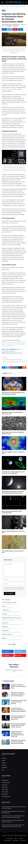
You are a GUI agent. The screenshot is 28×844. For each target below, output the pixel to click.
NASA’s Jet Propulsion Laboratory (10, 89)
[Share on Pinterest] (15, 29)
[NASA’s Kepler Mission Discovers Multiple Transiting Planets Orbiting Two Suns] (14, 483)
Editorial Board (7, 840)
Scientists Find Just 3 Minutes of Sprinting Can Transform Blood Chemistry (18, 709)
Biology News (5, 780)
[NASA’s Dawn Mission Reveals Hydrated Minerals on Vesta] (14, 403)
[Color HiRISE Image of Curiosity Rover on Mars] (14, 542)
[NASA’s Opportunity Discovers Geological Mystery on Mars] (14, 423)
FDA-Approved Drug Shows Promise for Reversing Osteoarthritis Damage (18, 742)
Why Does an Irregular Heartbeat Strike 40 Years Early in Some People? (18, 694)
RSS (3, 770)
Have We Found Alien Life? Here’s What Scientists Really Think (18, 717)
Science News (5, 791)
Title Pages (4, 613)
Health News (5, 787)
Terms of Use (23, 840)
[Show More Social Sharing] (24, 29)
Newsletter (4, 767)
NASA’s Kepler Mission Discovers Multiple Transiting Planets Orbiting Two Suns (13, 492)
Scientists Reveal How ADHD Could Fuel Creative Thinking (18, 702)
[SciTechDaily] (13, 2)
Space (3, 10)
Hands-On (4, 638)
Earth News (4, 785)
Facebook (4, 758)
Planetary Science (11, 361)
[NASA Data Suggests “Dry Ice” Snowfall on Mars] (14, 443)
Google (11, 353)
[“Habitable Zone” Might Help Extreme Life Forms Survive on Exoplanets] (14, 463)
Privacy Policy (15, 840)
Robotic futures (5, 630)
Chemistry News (6, 782)
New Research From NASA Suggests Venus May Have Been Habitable (13, 393)
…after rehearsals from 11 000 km (9, 602)
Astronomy (5, 357)
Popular (18, 361)
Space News (5, 794)
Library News (4, 626)
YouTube (4, 763)
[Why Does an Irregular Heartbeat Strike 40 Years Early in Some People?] (6, 694)
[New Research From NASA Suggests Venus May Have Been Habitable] (14, 384)
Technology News (6, 796)
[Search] (26, 2)
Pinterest (4, 765)
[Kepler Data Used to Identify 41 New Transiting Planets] (14, 502)
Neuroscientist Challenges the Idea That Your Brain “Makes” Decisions (18, 725)
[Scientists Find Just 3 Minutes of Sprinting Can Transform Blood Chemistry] (6, 710)
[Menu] (2, 2)
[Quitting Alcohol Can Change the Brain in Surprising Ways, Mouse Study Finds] (6, 733)
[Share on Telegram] (20, 29)
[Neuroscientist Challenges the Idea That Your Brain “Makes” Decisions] (6, 725)
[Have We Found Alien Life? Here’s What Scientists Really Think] (6, 718)
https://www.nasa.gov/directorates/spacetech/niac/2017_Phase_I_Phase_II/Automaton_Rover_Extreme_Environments (14, 343)
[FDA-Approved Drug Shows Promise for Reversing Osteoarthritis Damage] (6, 742)
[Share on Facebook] (4, 29)
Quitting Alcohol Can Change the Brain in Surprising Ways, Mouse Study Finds (17, 734)
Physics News (5, 789)
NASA (4, 361)
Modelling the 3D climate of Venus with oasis (11, 617)
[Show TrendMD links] (25, 644)
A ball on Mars (5, 622)
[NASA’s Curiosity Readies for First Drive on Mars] (14, 522)
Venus (10, 120)
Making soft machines (6, 634)
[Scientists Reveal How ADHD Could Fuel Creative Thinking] (6, 702)
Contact (20, 838)
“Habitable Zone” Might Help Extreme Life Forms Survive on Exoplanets (13, 472)
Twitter (3, 760)
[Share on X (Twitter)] (9, 29)
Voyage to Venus (5, 610)
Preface (3, 606)
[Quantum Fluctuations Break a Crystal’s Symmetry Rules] (6, 686)
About (16, 838)
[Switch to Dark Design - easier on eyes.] (23, 2)
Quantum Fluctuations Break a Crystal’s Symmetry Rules (18, 686)
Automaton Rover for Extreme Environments (12, 359)
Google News (18, 353)
